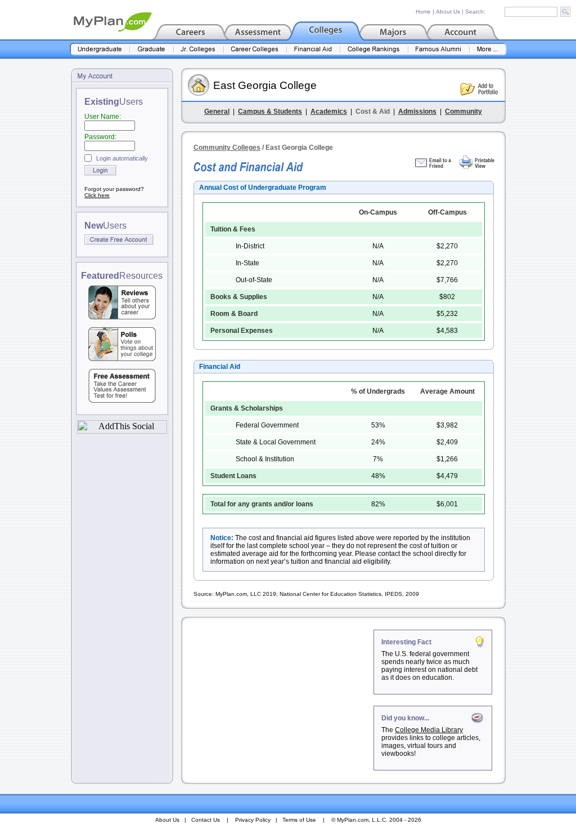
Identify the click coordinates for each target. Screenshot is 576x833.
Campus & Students (270, 111)
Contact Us (205, 820)
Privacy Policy (253, 820)
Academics (328, 111)
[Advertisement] (278, 700)
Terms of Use (299, 820)
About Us (448, 11)
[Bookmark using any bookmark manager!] (122, 430)
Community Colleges (227, 148)
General (217, 111)
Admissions (417, 111)
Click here (97, 195)
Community (463, 111)
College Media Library (429, 730)
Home (423, 11)
